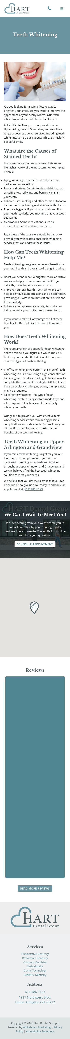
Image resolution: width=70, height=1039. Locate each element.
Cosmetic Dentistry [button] (35, 962)
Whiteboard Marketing (37, 1027)
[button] (35, 544)
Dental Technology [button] (35, 970)
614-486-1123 (35, 992)
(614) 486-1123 (33, 489)
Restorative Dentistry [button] (35, 958)
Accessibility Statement (40, 1031)
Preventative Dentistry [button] (35, 954)
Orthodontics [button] (35, 966)
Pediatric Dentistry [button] (35, 975)
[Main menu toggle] (61, 8)
